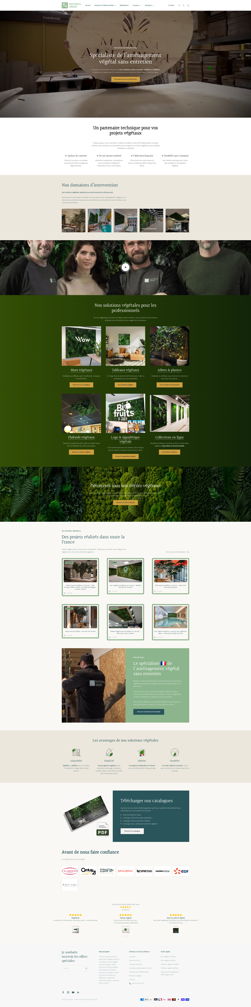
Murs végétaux (81, 370)
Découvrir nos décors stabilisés (125, 503)
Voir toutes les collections (169, 452)
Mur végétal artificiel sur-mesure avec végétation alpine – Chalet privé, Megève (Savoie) (170, 632)
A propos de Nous (135, 964)
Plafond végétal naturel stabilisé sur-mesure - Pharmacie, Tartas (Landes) (125, 632)
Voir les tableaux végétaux (125, 385)
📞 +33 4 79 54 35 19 (136, 983)
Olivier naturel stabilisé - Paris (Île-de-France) (80, 631)
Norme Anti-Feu (135, 960)
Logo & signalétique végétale (125, 439)
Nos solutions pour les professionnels (125, 79)
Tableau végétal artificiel (169, 968)
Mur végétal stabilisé (168, 956)
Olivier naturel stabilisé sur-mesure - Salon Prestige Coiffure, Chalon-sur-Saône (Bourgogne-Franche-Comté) (80, 587)
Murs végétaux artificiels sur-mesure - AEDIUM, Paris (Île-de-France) (125, 586)
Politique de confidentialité (139, 972)
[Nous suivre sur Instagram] (68, 992)
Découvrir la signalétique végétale (125, 456)
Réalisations (124, 5)
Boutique (148, 5)
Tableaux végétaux (125, 370)
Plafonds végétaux (81, 437)
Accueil (87, 5)
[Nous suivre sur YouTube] (73, 992)
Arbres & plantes (169, 370)
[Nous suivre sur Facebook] (63, 992)
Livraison (132, 956)
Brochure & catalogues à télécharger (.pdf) (170, 973)
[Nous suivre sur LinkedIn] (78, 992)
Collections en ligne (169, 437)
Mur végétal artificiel (168, 960)
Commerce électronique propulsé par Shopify (85, 999)
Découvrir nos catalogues (132, 831)
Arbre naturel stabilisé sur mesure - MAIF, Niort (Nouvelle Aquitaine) (170, 586)
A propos (136, 5)
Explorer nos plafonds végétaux (81, 452)
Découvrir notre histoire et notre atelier (148, 712)
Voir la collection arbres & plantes (169, 385)
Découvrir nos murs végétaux (81, 385)
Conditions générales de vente (140, 968)
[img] (125, 907)
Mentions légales (135, 976)
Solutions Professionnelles (104, 5)
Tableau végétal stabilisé (170, 964)
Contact (171, 5)
